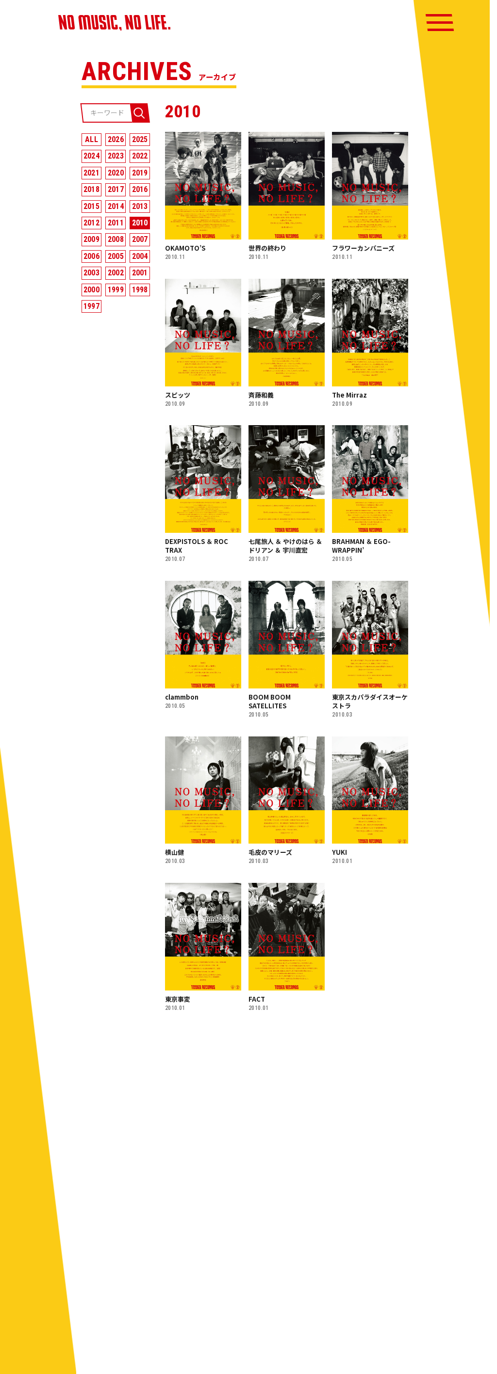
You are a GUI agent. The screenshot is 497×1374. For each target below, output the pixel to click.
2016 (140, 189)
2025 (140, 139)
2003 (91, 272)
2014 (116, 206)
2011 (116, 222)
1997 (91, 306)
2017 (116, 189)
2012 (91, 222)
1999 (116, 289)
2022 (140, 155)
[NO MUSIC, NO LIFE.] (114, 23)
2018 (91, 189)
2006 (91, 256)
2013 (140, 206)
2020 (116, 172)
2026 (116, 139)
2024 (91, 155)
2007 (140, 239)
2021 (91, 172)
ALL (91, 139)
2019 (140, 172)
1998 (140, 289)
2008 (116, 239)
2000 (91, 289)
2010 (140, 222)
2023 (116, 155)
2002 (116, 272)
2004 (140, 256)
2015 (91, 206)
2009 (91, 239)
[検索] (139, 113)
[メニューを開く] (440, 22)
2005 (116, 256)
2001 (140, 272)
